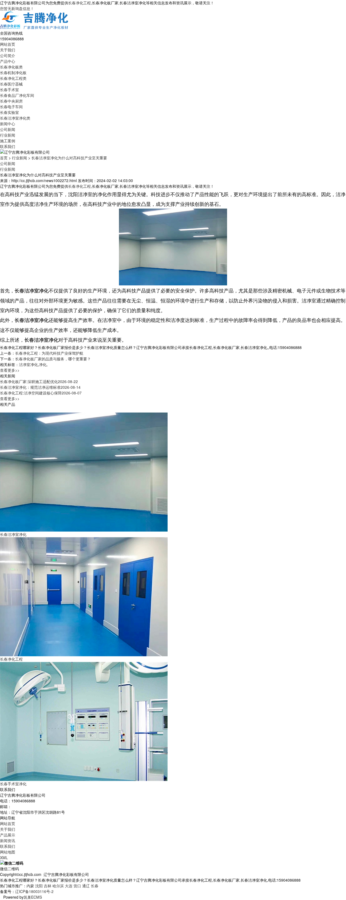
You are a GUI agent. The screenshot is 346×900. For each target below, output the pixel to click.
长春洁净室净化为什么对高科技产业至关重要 (69, 157)
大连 (68, 885)
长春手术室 (9, 89)
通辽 (86, 885)
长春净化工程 (79, 2)
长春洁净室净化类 (15, 118)
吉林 (47, 885)
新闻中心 (7, 123)
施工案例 (7, 140)
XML (4, 857)
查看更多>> (9, 370)
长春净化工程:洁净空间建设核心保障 (41, 392)
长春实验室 (9, 112)
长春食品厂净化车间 (17, 95)
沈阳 (39, 885)
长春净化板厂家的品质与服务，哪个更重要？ (53, 358)
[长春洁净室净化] (84, 471)
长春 (94, 885)
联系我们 (7, 146)
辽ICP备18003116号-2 (34, 891)
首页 (4, 157)
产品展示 (7, 835)
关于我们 (7, 49)
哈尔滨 (58, 885)
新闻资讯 (7, 840)
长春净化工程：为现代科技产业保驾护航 (49, 353)
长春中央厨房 (11, 101)
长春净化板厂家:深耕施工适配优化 (39, 381)
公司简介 (7, 55)
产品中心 (7, 61)
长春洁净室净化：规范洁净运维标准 (40, 387)
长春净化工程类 (13, 78)
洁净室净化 (28, 364)
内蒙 (30, 885)
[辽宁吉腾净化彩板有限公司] (34, 20)
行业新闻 (7, 135)
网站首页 (7, 44)
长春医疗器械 (11, 84)
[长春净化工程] (84, 596)
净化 (42, 364)
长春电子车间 (11, 106)
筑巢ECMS (33, 897)
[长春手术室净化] (84, 721)
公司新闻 (7, 129)
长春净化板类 (11, 67)
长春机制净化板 (13, 72)
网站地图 (7, 852)
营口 (77, 885)
